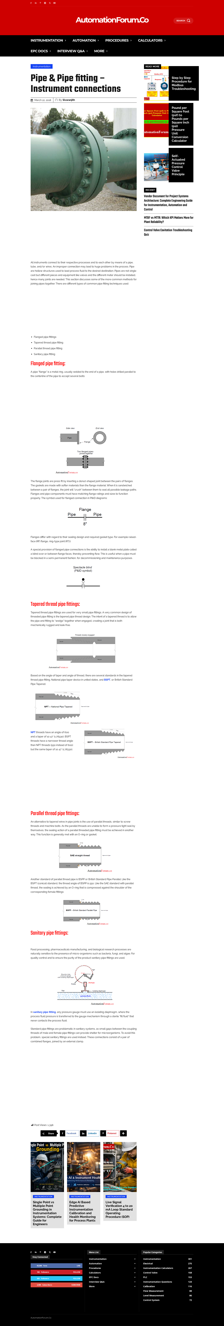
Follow (76, 1272)
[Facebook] (31, 3)
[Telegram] (45, 3)
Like (78, 1265)
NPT (33, 732)
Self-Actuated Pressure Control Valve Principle (178, 165)
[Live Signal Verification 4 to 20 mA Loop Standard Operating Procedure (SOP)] (120, 1167)
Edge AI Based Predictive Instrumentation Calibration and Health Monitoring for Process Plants (82, 1211)
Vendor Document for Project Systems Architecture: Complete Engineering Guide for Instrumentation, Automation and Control (168, 203)
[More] (123, 1133)
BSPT (107, 679)
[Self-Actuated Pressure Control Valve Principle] (156, 165)
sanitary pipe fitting (44, 1012)
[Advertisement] (84, 239)
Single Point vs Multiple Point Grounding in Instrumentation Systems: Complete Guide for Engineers (47, 1213)
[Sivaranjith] (57, 100)
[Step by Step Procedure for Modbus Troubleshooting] (156, 83)
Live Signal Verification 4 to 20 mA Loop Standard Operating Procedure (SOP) (119, 1209)
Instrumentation (41, 66)
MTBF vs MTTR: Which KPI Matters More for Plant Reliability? (168, 220)
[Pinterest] (40, 3)
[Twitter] (49, 3)
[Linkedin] (35, 3)
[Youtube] (54, 3)
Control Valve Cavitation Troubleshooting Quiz (168, 232)
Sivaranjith (69, 100)
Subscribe (75, 1285)
